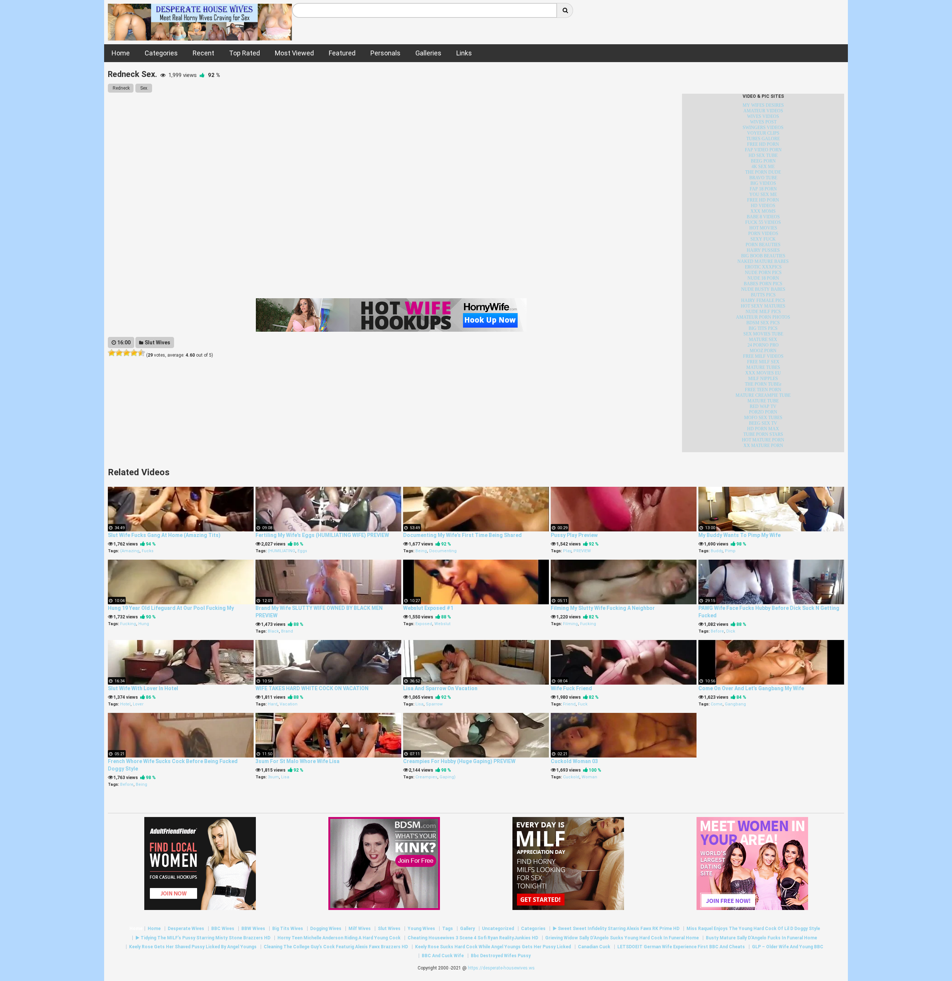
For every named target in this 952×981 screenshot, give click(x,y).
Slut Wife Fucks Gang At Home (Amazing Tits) (164, 535)
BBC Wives (222, 928)
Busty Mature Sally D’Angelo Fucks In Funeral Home (761, 937)
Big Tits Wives (287, 928)
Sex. (143, 88)
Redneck (121, 88)
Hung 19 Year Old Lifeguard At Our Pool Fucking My (171, 608)
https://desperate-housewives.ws (501, 968)
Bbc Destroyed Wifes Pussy (501, 955)
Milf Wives (359, 928)
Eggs (302, 551)
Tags (447, 928)
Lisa (419, 704)
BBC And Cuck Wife (443, 955)
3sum (273, 777)
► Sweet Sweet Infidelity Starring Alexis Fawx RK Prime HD (616, 928)
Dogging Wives (325, 928)
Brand (287, 631)
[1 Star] (111, 353)
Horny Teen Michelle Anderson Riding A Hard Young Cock (339, 937)
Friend (569, 704)
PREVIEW (582, 551)
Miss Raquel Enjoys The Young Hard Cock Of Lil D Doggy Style (753, 928)
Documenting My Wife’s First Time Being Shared (462, 535)
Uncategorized (498, 928)
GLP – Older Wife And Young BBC (787, 946)
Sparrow (434, 704)
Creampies (426, 777)
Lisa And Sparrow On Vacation (440, 688)
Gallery (467, 928)
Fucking (128, 623)
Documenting (443, 551)
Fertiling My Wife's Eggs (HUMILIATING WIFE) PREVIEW (322, 535)
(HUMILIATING (281, 551)
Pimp (730, 551)
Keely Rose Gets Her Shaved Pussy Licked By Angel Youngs (193, 946)
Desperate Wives (186, 928)
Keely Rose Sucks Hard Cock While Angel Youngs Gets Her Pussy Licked (493, 946)
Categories (533, 928)
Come (717, 704)
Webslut (442, 623)
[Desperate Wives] (200, 36)
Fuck (583, 704)
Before (717, 631)
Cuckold (571, 777)
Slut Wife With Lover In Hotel (143, 688)
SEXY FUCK (763, 239)
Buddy (717, 551)
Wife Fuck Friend (571, 688)
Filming (570, 623)
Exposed (423, 623)
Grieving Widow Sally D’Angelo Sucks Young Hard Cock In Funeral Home (622, 937)
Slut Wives (157, 342)
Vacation (289, 704)
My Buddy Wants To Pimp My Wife (739, 535)
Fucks (148, 551)
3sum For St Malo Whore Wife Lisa (297, 761)
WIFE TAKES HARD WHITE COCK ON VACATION (312, 688)
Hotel (125, 704)
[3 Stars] (126, 353)
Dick (730, 631)
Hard (272, 704)
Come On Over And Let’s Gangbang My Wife (751, 688)
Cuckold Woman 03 (574, 761)
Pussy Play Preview (574, 535)
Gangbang (735, 704)
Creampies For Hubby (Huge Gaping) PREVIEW (459, 761)
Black (273, 631)
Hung (143, 623)
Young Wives (421, 928)
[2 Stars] (119, 353)
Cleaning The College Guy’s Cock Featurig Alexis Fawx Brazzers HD (336, 946)
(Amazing (129, 551)
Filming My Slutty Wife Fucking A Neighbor (603, 608)
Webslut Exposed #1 (428, 608)
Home (135, 928)
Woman (589, 777)
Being (421, 551)
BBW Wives (253, 928)
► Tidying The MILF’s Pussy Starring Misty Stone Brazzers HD (202, 937)
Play (567, 551)
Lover (138, 704)
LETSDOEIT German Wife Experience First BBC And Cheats (681, 946)
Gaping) (448, 777)
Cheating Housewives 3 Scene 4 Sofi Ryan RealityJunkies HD (473, 937)
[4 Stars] (134, 353)
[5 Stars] (141, 353)
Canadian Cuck (594, 946)
